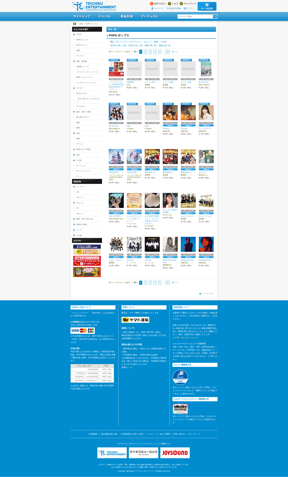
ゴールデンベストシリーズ (87, 72)
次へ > (174, 51)
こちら (130, 367)
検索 (81, 24)
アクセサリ (80, 106)
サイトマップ (188, 3)
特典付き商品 (81, 224)
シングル (79, 187)
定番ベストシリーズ (84, 77)
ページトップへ (206, 294)
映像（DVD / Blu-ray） (85, 219)
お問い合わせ (179, 434)
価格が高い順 (150, 45)
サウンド (79, 144)
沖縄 (78, 50)
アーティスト (149, 16)
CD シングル (121, 42)
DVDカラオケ (81, 93)
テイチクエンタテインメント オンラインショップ (94, 6)
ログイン (190, 8)
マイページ (159, 8)
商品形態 (127, 16)
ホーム (74, 24)
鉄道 (78, 133)
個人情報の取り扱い (110, 434)
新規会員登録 (175, 8)
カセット (147, 42)
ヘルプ (173, 3)
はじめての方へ (158, 3)
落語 (78, 122)
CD (77, 192)
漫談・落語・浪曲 (83, 112)
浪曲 (78, 128)
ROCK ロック (81, 45)
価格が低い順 (165, 45)
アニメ (79, 176)
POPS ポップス (82, 40)
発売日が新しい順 (118, 45)
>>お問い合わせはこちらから (185, 337)
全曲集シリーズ (82, 67)
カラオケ (79, 88)
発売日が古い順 (135, 45)
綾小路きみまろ (82, 117)
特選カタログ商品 (83, 149)
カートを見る (207, 6)
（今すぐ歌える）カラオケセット (88, 100)
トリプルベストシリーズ (86, 83)
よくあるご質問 (163, 434)
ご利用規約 (93, 434)
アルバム (79, 203)
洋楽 (78, 155)
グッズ (79, 230)
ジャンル (104, 16)
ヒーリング (80, 166)
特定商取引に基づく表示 (133, 434)
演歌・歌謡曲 (81, 61)
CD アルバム (135, 42)
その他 (163, 42)
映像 (156, 42)
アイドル (79, 56)
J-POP (78, 34)
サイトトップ (81, 16)
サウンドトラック (83, 171)
